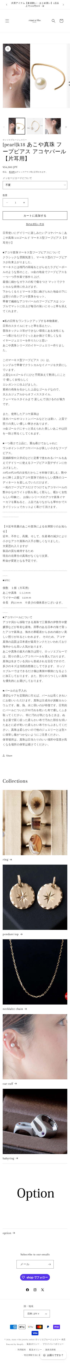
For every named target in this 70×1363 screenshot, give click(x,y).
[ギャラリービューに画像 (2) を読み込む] (35, 126)
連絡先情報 (50, 1350)
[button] (7, 21)
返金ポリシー (33, 1344)
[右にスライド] (66, 127)
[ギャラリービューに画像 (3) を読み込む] (53, 126)
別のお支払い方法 (35, 224)
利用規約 (22, 1350)
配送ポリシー (35, 1350)
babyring (8, 1158)
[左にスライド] (4, 127)
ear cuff (8, 1083)
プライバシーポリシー (53, 1344)
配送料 (12, 172)
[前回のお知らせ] (7, 5)
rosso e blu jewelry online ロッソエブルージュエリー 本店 (39, 1339)
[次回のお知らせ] (63, 5)
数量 (5, 195)
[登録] (49, 1264)
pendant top (11, 934)
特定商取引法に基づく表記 (36, 1355)
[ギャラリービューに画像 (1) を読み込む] (17, 126)
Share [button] (9, 755)
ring (5, 859)
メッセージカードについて (17, 178)
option (7, 1233)
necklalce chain (13, 1009)
